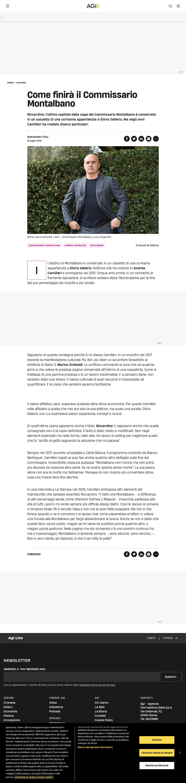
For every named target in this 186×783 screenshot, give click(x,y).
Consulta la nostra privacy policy (34, 777)
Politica (9, 715)
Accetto (157, 739)
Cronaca (9, 702)
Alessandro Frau (37, 137)
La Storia (101, 711)
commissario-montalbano (44, 245)
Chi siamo (101, 702)
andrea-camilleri (75, 245)
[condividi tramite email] (148, 139)
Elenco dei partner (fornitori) (95, 747)
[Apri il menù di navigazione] (7, 6)
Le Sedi (100, 707)
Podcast (54, 711)
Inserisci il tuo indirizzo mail (25, 669)
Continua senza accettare (156, 752)
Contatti (100, 715)
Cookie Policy (104, 720)
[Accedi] (178, 6)
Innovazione (12, 720)
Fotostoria (56, 707)
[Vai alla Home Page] (93, 6)
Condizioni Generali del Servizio (97, 684)
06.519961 (151, 719)
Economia (10, 711)
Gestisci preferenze (156, 765)
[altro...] (156, 139)
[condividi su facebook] (127, 139)
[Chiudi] (180, 753)
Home (10, 82)
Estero (8, 707)
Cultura (21, 82)
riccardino (97, 245)
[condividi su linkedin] (141, 139)
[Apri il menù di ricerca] (170, 6)
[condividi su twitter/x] (134, 139)
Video (53, 702)
